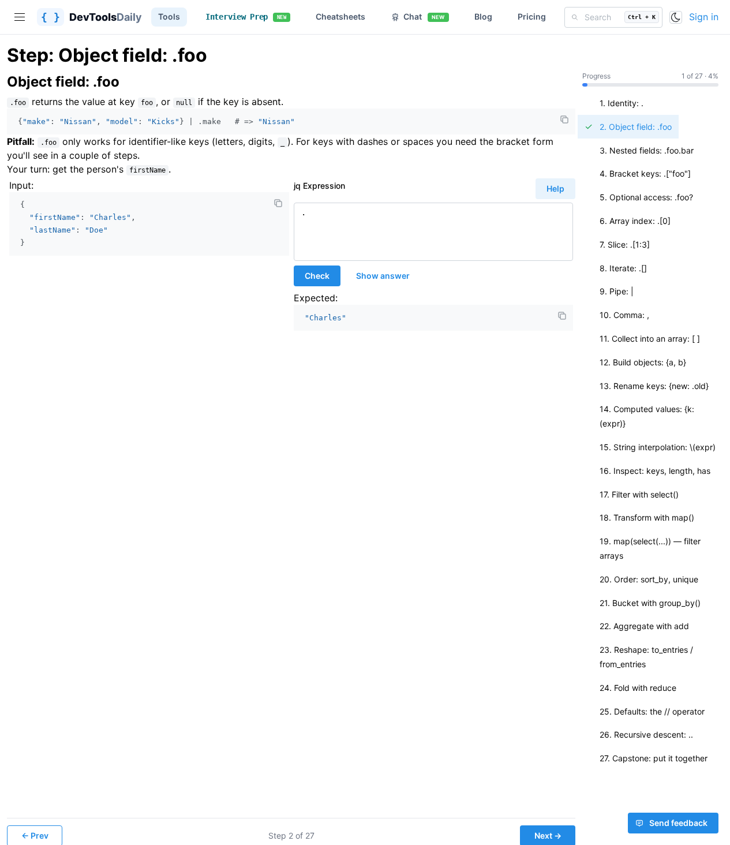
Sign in (703, 17)
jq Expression (319, 185)
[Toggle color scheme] (675, 17)
